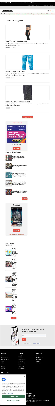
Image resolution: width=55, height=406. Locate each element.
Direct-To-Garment (22, 359)
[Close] (24, 376)
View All (25, 198)
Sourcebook (38, 363)
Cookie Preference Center (13, 400)
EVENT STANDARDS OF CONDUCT (35, 400)
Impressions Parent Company (29, 13)
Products (8, 47)
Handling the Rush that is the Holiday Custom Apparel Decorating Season (14, 264)
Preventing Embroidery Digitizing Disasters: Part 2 (19, 166)
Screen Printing (21, 368)
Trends (2, 361)
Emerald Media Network (6, 2)
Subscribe (32, 2)
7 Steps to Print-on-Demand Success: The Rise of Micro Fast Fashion (14, 308)
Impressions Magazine (17, 2)
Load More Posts (27, 117)
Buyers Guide (38, 359)
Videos (2, 363)
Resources (3, 366)
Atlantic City (45, 5)
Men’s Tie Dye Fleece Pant (15, 71)
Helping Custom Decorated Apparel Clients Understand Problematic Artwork (18, 158)
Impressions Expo (30, 5)
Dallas (51, 5)
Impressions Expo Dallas (14, 13)
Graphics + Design (22, 363)
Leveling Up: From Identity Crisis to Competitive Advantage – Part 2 (15, 252)
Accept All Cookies (13, 396)
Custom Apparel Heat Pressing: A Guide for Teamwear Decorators (19, 191)
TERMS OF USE (27, 401)
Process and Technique (5, 357)
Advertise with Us (39, 357)
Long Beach (38, 5)
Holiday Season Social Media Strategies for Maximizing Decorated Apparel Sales (14, 294)
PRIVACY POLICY (33, 401)
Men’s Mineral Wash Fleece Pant (18, 101)
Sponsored (3, 368)
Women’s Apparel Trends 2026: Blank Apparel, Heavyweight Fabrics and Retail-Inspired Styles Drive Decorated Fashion (15, 278)
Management (21, 366)
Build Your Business (10, 244)
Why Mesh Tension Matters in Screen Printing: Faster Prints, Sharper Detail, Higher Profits (19, 175)
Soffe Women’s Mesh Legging (16, 41)
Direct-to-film (21, 357)
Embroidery (21, 361)
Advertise (26, 2)
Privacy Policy (10, 393)
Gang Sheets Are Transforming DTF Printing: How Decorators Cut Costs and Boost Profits (19, 183)
